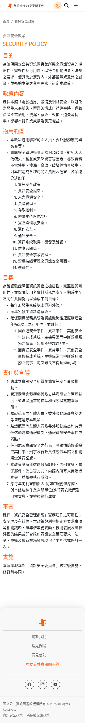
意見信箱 (39, 655)
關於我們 (39, 637)
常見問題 (39, 646)
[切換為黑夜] (58, 5)
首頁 (6, 21)
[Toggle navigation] (66, 5)
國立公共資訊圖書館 (43, 665)
